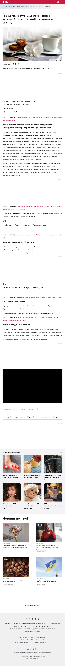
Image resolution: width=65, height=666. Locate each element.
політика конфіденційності (20, 628)
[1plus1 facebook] (35, 619)
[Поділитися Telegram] (13, 64)
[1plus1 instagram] (26, 619)
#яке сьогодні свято (10, 409)
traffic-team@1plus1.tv (32, 658)
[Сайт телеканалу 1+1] (5, 2)
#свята (22, 409)
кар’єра (16, 626)
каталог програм (55, 623)
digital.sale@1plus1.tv (32, 653)
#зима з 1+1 (32, 409)
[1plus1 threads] (29, 619)
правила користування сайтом (43, 628)
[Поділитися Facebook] (15, 64)
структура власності (43, 626)
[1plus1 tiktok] (32, 619)
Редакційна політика (32, 631)
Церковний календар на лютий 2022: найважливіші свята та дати (39, 297)
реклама (17, 623)
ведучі (23, 626)
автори (31, 626)
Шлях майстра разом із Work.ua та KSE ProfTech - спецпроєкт (33, 6)
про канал (7, 623)
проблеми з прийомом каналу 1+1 (34, 623)
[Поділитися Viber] (18, 64)
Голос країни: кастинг (9, 6)
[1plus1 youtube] (38, 619)
